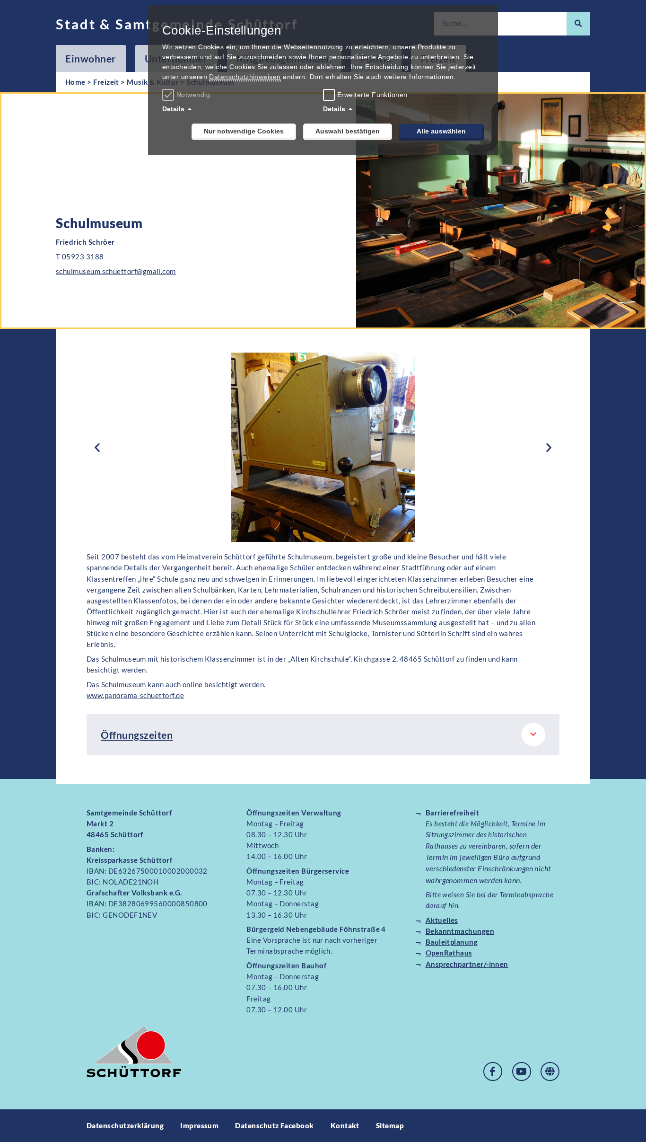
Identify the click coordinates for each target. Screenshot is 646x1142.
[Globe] (550, 1071)
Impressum (199, 1125)
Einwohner (90, 58)
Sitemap (390, 1125)
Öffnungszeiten (137, 735)
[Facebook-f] (492, 1071)
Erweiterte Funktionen (372, 94)
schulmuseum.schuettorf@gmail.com (116, 271)
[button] (97, 447)
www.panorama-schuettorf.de (135, 695)
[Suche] (578, 23)
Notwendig (193, 94)
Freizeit (106, 82)
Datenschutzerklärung (125, 1125)
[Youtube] (521, 1071)
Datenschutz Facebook (274, 1125)
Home (75, 82)
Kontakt (345, 1125)
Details (173, 109)
